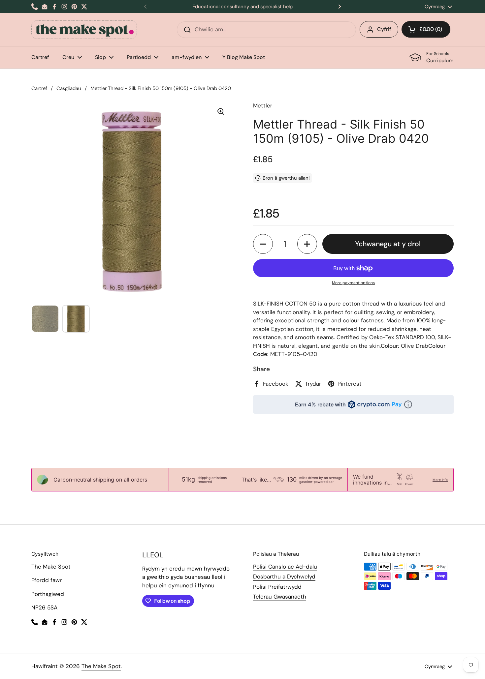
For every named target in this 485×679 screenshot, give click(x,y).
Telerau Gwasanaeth (279, 596)
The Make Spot (101, 666)
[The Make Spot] (84, 30)
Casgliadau (68, 88)
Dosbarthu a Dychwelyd (284, 576)
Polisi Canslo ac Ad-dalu (285, 566)
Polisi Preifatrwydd (277, 586)
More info (440, 480)
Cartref (39, 88)
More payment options (353, 282)
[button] (426, 29)
